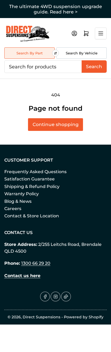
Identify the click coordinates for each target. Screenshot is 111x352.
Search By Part (29, 53)
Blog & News (18, 201)
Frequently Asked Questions (35, 171)
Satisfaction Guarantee (29, 179)
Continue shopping (56, 124)
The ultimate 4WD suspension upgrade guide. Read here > (55, 9)
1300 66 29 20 (35, 263)
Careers (12, 208)
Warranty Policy (21, 193)
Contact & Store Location (31, 215)
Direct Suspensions (41, 317)
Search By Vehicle (82, 53)
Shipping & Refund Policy (32, 186)
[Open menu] (101, 33)
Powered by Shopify (83, 317)
